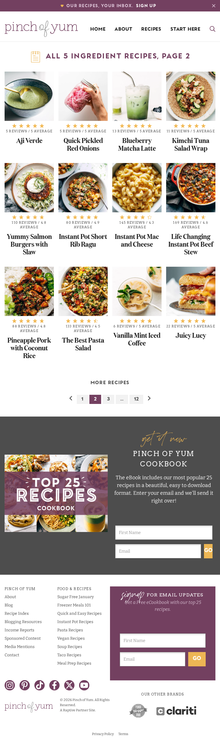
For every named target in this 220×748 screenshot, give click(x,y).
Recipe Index (17, 613)
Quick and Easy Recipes (79, 613)
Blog (9, 605)
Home (97, 29)
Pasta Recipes (70, 630)
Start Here (185, 29)
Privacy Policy (103, 734)
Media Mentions (20, 646)
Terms (123, 734)
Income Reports (19, 630)
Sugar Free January (75, 596)
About (123, 29)
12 (136, 399)
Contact (12, 655)
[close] (213, 5)
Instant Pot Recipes (75, 621)
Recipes (151, 29)
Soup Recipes (69, 646)
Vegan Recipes (71, 638)
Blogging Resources (23, 621)
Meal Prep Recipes (74, 663)
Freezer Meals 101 (74, 605)
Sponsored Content (23, 638)
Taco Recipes (69, 655)
